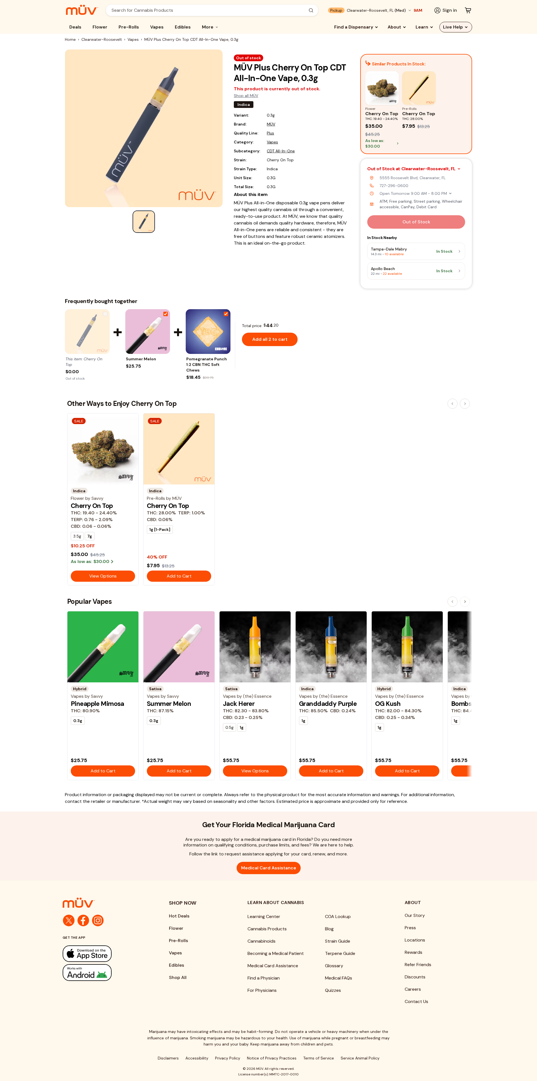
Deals (75, 27)
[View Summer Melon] (147, 331)
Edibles (183, 27)
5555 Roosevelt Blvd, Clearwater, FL (413, 177)
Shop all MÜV (246, 95)
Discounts (415, 977)
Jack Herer (239, 703)
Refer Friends (418, 965)
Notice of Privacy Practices (271, 1058)
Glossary (334, 966)
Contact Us (416, 1001)
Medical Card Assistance (268, 868)
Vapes (157, 27)
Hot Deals (179, 916)
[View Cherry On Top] (87, 331)
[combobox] (209, 10)
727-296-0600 (394, 185)
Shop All (178, 977)
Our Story (415, 915)
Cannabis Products (267, 929)
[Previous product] (452, 404)
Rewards (413, 952)
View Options (103, 576)
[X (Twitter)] (69, 920)
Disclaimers (168, 1058)
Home (70, 39)
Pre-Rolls (129, 27)
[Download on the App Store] (105, 953)
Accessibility (196, 1058)
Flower (100, 27)
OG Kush (388, 703)
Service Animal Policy (360, 1058)
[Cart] (468, 10)
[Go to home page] (105, 903)
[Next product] (465, 404)
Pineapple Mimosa (97, 703)
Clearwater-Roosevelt (101, 39)
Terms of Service (318, 1058)
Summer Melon (141, 358)
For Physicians (262, 990)
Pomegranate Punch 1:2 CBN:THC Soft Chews (206, 364)
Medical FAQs (338, 978)
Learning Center (264, 916)
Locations (415, 940)
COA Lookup (338, 916)
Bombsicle (466, 703)
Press (410, 928)
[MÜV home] (82, 10)
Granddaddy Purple (328, 703)
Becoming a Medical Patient (276, 953)
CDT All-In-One (281, 150)
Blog (329, 929)
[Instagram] (98, 920)
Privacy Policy (227, 1058)
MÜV (271, 124)
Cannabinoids (261, 941)
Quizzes (333, 990)
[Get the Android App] (105, 972)
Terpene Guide (340, 953)
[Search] (311, 10)
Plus (270, 133)
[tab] (144, 221)
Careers (413, 989)
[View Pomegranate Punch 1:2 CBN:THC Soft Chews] (208, 331)
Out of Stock (416, 222)
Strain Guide (337, 941)
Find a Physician (264, 978)
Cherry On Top (92, 506)
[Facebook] (83, 920)
